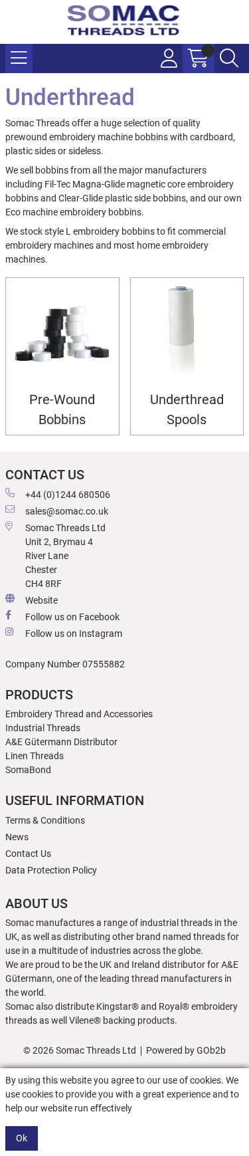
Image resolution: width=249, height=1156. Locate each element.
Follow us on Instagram (73, 633)
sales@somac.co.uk (66, 511)
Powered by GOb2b (186, 1050)
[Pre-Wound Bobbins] (62, 334)
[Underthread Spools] (187, 334)
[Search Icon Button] (229, 58)
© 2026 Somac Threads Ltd (79, 1050)
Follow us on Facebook (72, 617)
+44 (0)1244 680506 (67, 494)
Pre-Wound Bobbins (62, 409)
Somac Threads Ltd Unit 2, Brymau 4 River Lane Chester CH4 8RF (65, 555)
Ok (21, 1138)
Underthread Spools (187, 409)
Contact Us (28, 853)
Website (41, 600)
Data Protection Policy (51, 870)
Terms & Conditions (45, 820)
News (17, 837)
